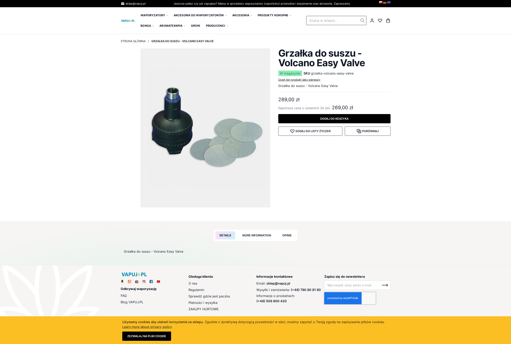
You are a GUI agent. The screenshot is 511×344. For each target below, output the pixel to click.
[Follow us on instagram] (144, 281)
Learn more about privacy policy (147, 327)
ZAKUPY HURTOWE (204, 309)
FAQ (124, 296)
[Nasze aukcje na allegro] (129, 281)
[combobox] (336, 20)
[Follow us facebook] (151, 281)
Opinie (287, 235)
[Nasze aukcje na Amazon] (122, 281)
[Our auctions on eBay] (136, 281)
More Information (256, 235)
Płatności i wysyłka (203, 303)
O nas (193, 283)
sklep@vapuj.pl (135, 3)
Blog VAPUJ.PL (132, 302)
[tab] (225, 235)
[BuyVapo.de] (384, 3)
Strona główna (133, 41)
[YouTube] (158, 281)
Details (225, 235)
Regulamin (196, 290)
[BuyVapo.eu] (389, 3)
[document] (255, 330)
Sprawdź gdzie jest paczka (209, 296)
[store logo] (128, 20)
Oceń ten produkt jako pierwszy (299, 79)
